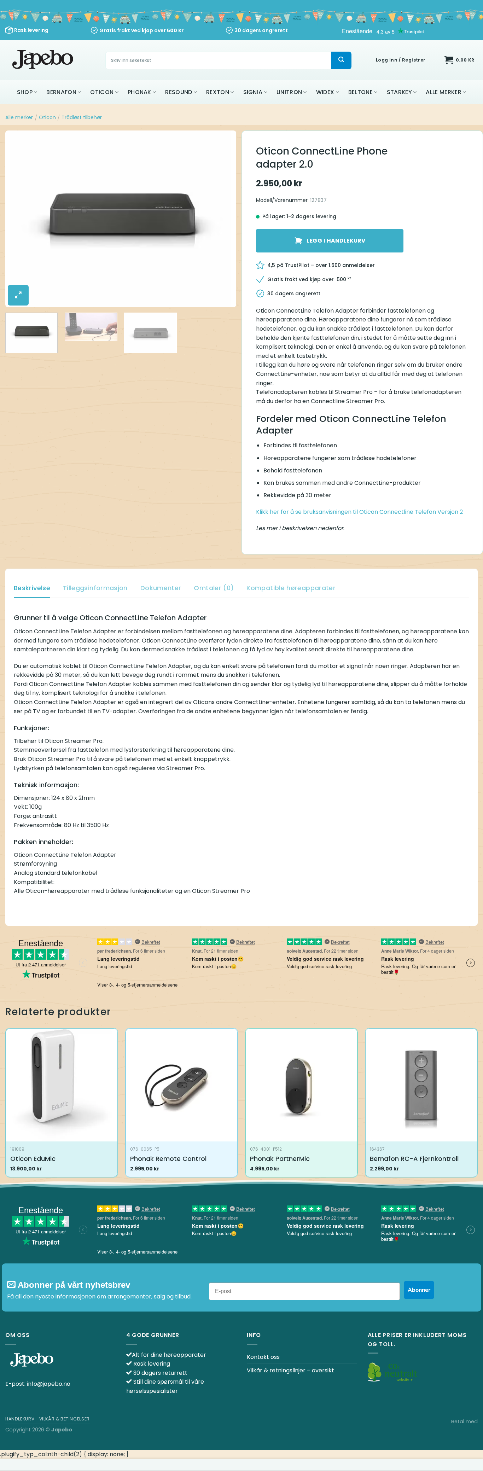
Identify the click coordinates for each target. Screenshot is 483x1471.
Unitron (289, 92)
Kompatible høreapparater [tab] (291, 587)
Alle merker (443, 92)
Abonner (419, 1290)
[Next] (222, 219)
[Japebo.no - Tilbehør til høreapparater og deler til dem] (43, 60)
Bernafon (61, 92)
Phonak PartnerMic (280, 1159)
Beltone (360, 92)
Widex (325, 92)
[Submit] (341, 60)
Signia (253, 92)
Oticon (102, 92)
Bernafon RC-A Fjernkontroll (414, 1159)
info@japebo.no (48, 1384)
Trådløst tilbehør (82, 117)
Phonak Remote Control (168, 1159)
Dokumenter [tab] (160, 587)
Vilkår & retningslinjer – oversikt (290, 1370)
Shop (25, 92)
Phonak (139, 92)
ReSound (178, 92)
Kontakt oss (263, 1357)
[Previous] (18, 219)
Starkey (399, 92)
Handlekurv (19, 1419)
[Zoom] (18, 295)
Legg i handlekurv (336, 240)
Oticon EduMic (33, 1159)
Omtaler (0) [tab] (214, 587)
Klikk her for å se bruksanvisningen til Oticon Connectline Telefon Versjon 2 (359, 512)
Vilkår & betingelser (64, 1419)
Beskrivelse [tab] (32, 587)
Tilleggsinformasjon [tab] (95, 587)
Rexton (217, 92)
